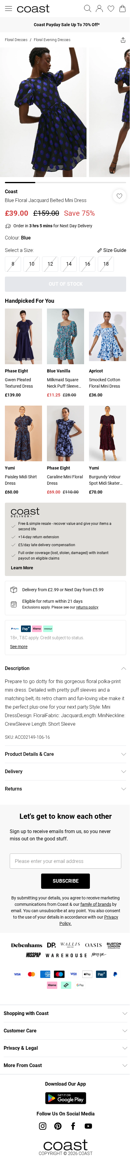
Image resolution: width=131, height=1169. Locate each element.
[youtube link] (86, 1117)
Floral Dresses (16, 39)
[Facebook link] (71, 1117)
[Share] (118, 39)
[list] (63, 113)
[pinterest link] (55, 1117)
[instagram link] (40, 1117)
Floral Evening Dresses (52, 39)
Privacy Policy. (71, 914)
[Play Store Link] (63, 1089)
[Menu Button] (8, 8)
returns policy (87, 598)
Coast (11, 187)
